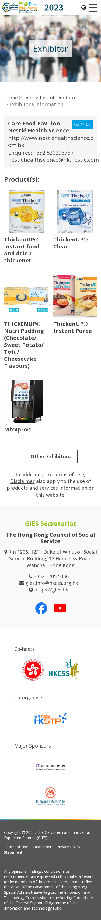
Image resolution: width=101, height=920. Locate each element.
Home (11, 97)
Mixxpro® (18, 429)
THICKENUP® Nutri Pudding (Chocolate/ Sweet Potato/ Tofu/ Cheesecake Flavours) (24, 344)
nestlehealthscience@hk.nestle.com (53, 159)
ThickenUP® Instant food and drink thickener (21, 250)
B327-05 (82, 124)
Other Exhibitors (50, 456)
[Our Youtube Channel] (60, 608)
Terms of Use (16, 846)
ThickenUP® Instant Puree (72, 327)
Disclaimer (42, 846)
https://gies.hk (51, 589)
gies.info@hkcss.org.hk (51, 583)
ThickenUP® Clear (70, 243)
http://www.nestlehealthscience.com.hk (50, 141)
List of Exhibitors (60, 97)
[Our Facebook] (41, 608)
